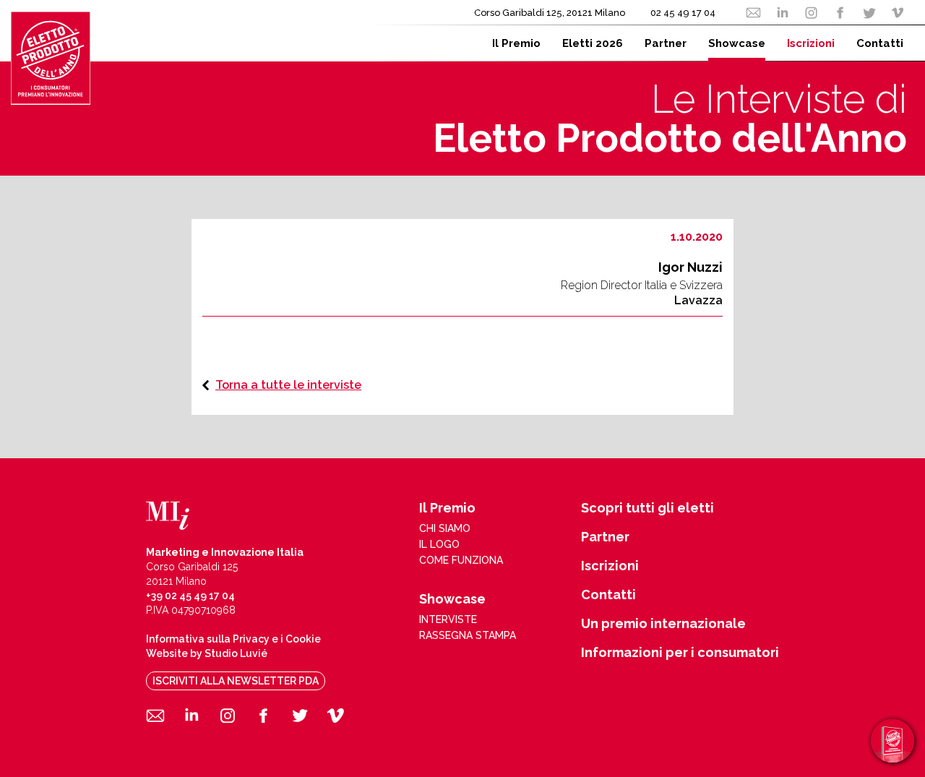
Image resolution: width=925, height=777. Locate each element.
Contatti (608, 594)
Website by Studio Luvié (206, 653)
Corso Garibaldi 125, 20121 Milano (549, 12)
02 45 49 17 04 (682, 12)
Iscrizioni (610, 565)
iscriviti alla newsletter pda (235, 681)
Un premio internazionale (663, 623)
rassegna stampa (467, 635)
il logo (439, 544)
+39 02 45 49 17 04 (190, 595)
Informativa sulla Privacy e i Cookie (233, 639)
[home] (50, 58)
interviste (448, 619)
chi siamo (444, 528)
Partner (605, 537)
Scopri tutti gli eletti (647, 508)
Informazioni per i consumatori (680, 652)
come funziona (461, 560)
